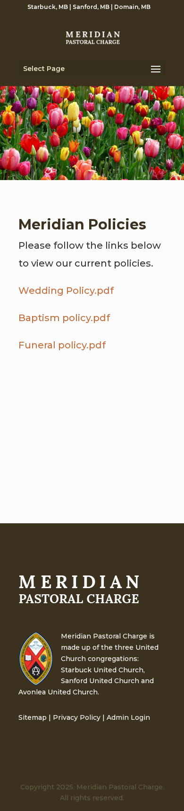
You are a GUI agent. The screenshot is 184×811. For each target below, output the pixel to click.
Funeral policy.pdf (62, 345)
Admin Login (128, 717)
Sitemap (32, 717)
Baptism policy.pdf (64, 317)
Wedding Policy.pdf (66, 290)
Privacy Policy (76, 717)
